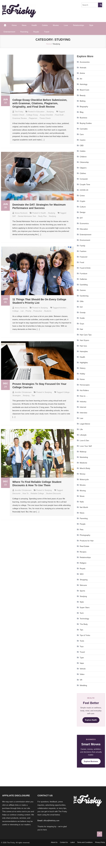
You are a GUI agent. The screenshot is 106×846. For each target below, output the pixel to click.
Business (83, 118)
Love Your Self (86, 446)
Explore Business (91, 761)
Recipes (83, 552)
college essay (32, 115)
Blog (81, 112)
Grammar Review (19, 118)
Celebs (45, 25)
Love (66, 25)
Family (82, 246)
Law (81, 418)
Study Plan (42, 216)
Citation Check (18, 115)
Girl (81, 307)
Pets (81, 529)
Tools (82, 641)
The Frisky (19, 112)
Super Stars (84, 607)
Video (82, 674)
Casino (82, 140)
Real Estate (84, 546)
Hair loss (83, 346)
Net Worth (84, 507)
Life (81, 429)
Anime (82, 73)
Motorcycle (84, 479)
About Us (54, 842)
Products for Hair (87, 541)
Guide (82, 318)
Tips (81, 630)
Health (34, 25)
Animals (83, 68)
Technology (84, 619)
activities (62, 308)
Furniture (83, 273)
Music (82, 496)
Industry (83, 401)
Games (83, 290)
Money (82, 474)
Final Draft (59, 115)
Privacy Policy (100, 842)
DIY (81, 218)
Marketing (84, 457)
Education (40, 112)
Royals (36, 32)
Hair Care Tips (86, 335)
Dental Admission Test (27, 216)
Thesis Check (45, 118)
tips (33, 395)
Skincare (83, 585)
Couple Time (85, 184)
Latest (72, 842)
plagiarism (33, 118)
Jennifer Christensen (23, 392)
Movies (56, 25)
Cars (82, 134)
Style (91, 25)
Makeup (83, 452)
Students (47, 311)
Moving (83, 491)
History (82, 368)
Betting (82, 101)
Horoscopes (85, 385)
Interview (83, 413)
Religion (83, 563)
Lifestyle (83, 435)
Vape (82, 663)
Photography (85, 535)
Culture (83, 207)
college (15, 311)
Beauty (82, 95)
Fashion (83, 251)
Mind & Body (85, 468)
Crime (82, 196)
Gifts (82, 301)
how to (25, 493)
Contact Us (64, 842)
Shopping (84, 580)
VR (81, 680)
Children (83, 157)
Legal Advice (85, 424)
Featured (83, 257)
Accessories (85, 62)
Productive (37, 311)
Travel (46, 32)
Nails (82, 502)
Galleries (83, 279)
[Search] (100, 5)
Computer (84, 179)
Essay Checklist (46, 115)
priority (28, 311)
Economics (84, 223)
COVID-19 (84, 190)
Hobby (82, 374)
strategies (16, 395)
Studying (50, 112)
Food (82, 262)
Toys (82, 646)
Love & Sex (84, 440)
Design (82, 212)
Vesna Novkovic (21, 213)
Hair (81, 329)
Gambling (84, 285)
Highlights (84, 363)
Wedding (83, 685)
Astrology (83, 84)
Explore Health (91, 720)
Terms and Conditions (85, 842)
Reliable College (37, 493)
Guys (82, 324)
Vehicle (83, 669)
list (22, 311)
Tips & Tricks (85, 635)
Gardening (84, 296)
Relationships (78, 25)
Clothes (83, 173)
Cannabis (84, 129)
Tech (82, 613)
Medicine (83, 463)
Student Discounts (53, 493)
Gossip (82, 312)
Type (82, 658)
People (82, 524)
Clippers (83, 168)
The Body (84, 624)
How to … (84, 396)
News (24, 25)
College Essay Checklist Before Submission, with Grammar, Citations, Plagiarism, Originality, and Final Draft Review (39, 103)
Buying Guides (86, 123)
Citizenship (84, 162)
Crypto (82, 201)
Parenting (24, 32)
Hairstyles (84, 351)
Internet (83, 407)
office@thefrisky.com (51, 821)
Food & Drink (85, 268)
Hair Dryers (84, 340)
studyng (26, 395)
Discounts (16, 493)
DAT (14, 216)
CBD (82, 145)
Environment (85, 240)
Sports (82, 591)
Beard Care (84, 90)
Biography (84, 106)
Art (81, 79)
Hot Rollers (84, 390)
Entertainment (9, 32)
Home (14, 25)
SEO (82, 574)
